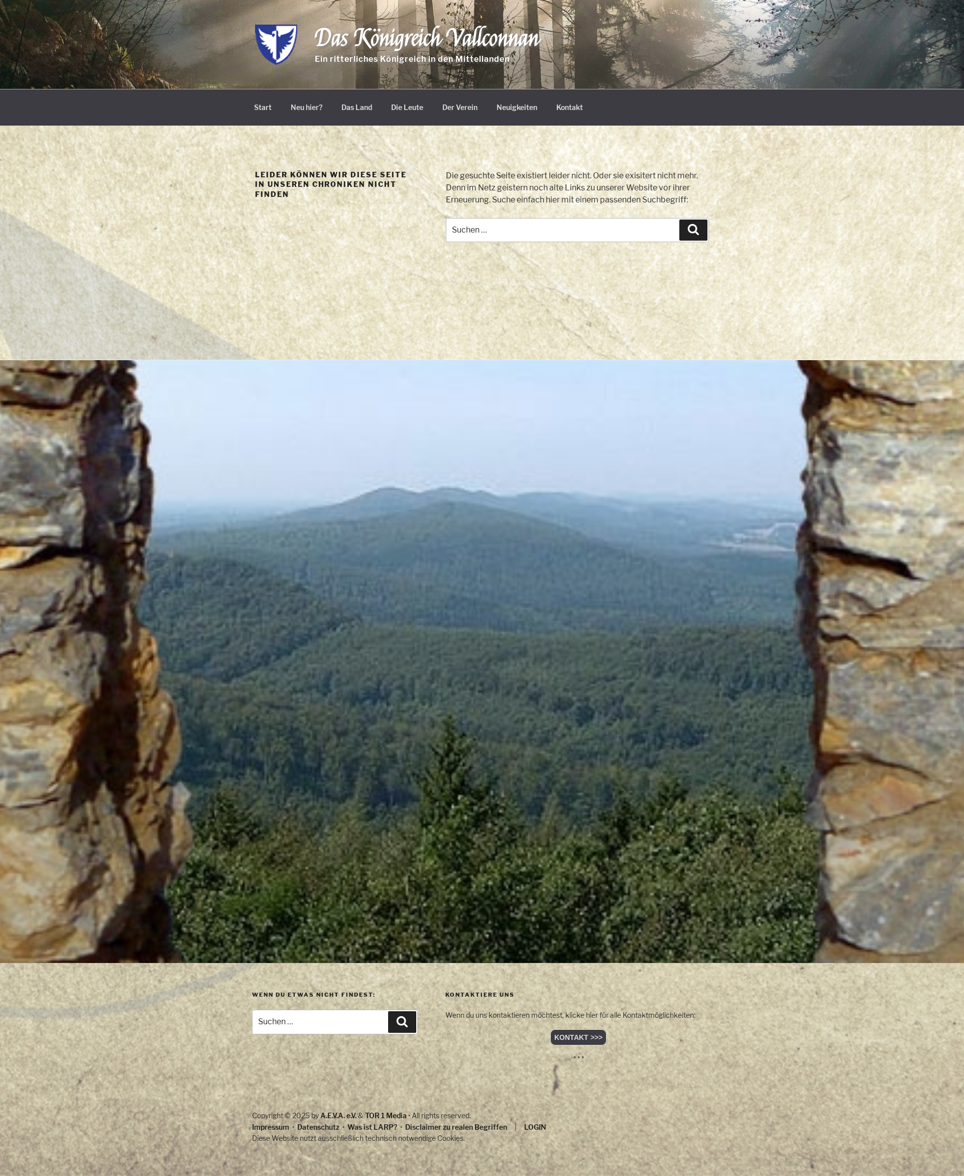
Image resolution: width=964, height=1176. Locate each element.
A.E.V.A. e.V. (338, 1115)
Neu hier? (306, 107)
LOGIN (535, 1127)
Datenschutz (318, 1127)
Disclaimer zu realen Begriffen (456, 1127)
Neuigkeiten (517, 107)
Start (263, 107)
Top (940, 1152)
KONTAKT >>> (578, 1037)
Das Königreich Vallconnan (427, 38)
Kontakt (569, 107)
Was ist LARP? (372, 1127)
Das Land (356, 107)
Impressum (270, 1127)
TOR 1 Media (386, 1115)
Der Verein (459, 107)
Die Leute (407, 107)
